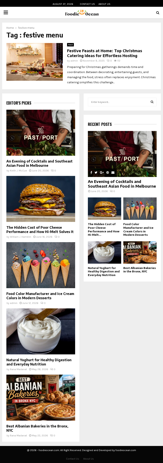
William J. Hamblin (20, 236)
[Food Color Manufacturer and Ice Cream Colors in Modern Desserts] (40, 265)
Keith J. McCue (18, 170)
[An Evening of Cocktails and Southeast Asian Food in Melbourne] (40, 133)
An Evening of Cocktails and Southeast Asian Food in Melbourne (39, 163)
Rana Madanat (18, 369)
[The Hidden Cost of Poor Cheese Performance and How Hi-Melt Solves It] (40, 199)
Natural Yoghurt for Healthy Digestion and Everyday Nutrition (39, 362)
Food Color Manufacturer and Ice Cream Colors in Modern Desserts (40, 296)
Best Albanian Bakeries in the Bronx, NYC (139, 269)
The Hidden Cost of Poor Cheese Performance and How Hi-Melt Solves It (40, 229)
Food (70, 44)
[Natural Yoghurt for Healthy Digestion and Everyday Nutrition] (40, 331)
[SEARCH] (152, 102)
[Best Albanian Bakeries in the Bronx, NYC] (40, 398)
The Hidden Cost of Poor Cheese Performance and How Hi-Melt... (103, 229)
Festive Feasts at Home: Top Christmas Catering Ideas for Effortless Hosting (104, 53)
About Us (104, 4)
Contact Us (87, 4)
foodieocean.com (125, 450)
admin (74, 60)
